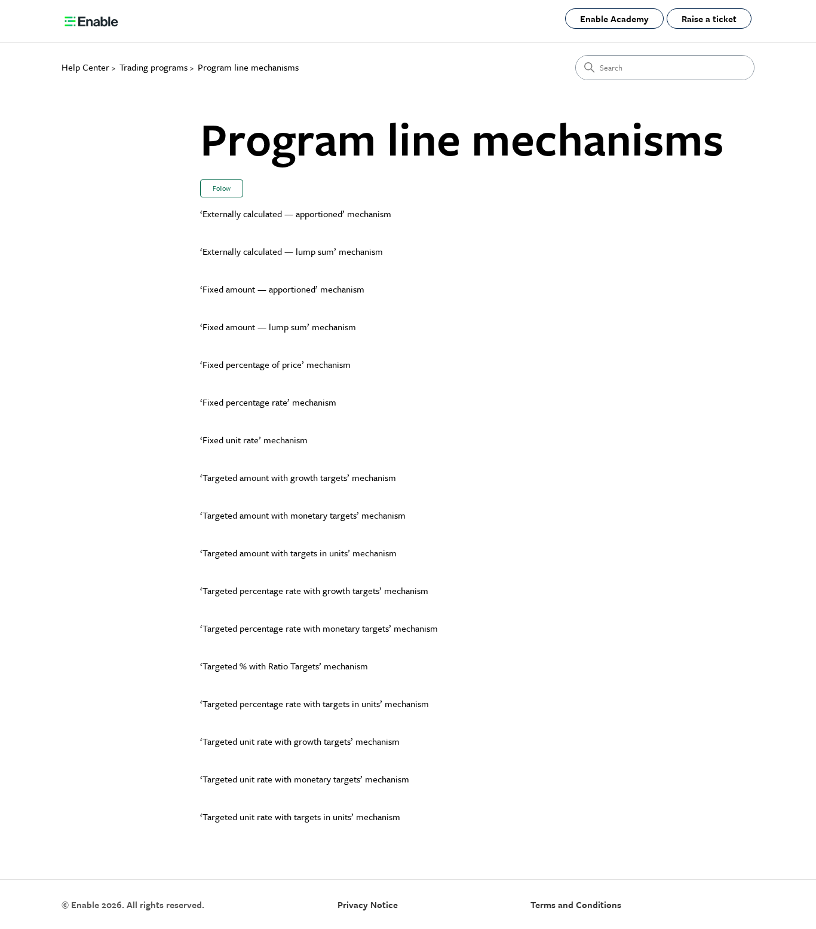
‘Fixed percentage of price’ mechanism (275, 364)
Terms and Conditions (575, 904)
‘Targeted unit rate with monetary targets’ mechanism (304, 778)
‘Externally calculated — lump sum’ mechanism (291, 251)
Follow (222, 188)
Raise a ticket (709, 18)
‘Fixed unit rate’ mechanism (254, 439)
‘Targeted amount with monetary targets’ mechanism (303, 515)
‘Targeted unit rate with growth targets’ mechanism (300, 741)
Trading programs (153, 67)
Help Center (85, 67)
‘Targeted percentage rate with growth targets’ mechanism (314, 590)
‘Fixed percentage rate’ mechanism (268, 402)
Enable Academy (614, 18)
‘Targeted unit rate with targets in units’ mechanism (300, 816)
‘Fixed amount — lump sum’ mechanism (278, 326)
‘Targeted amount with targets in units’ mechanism (298, 552)
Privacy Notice (368, 904)
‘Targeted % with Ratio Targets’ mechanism (284, 665)
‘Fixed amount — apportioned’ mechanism (282, 289)
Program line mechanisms (248, 67)
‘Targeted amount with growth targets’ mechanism (298, 477)
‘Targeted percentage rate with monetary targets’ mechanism (319, 628)
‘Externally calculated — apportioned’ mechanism (295, 213)
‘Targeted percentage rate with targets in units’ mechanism (314, 703)
